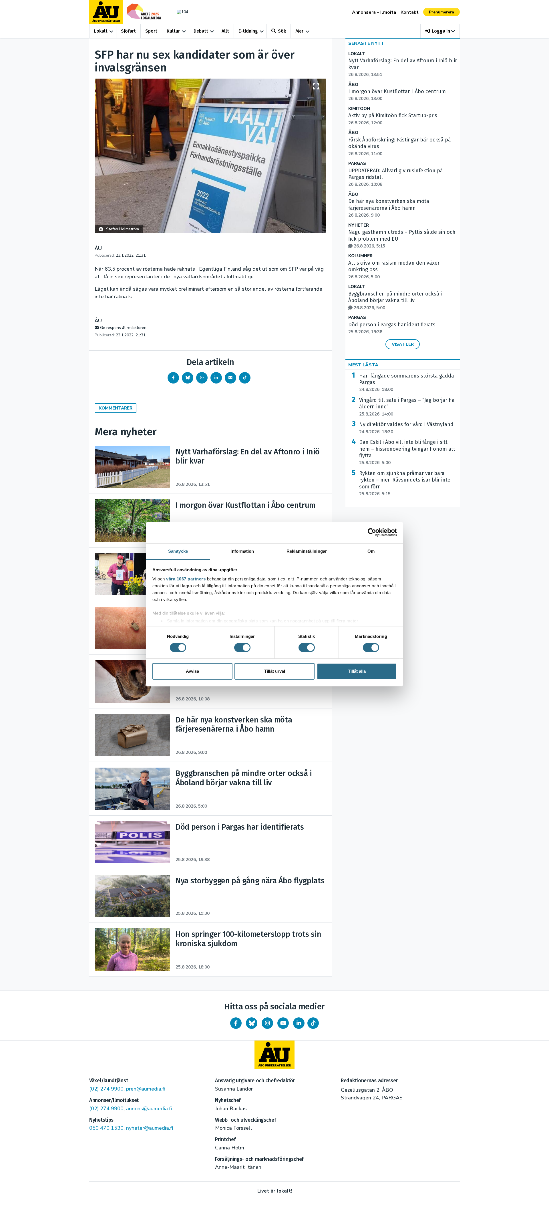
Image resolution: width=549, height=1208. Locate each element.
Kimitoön (359, 108)
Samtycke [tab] (178, 550)
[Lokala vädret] (179, 11)
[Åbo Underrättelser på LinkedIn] (299, 1023)
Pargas (357, 163)
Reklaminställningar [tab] (307, 550)
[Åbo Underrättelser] (274, 1055)
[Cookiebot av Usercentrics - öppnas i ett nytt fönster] (372, 532)
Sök (282, 31)
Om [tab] (371, 550)
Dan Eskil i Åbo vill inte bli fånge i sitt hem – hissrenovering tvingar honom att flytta (407, 452)
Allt (225, 31)
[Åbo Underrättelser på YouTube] (283, 1023)
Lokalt (101, 31)
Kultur (173, 31)
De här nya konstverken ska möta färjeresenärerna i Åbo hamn (388, 208)
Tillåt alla (357, 671)
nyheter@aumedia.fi (149, 1128)
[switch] (242, 647)
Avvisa (192, 671)
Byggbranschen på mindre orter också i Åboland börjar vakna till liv (395, 301)
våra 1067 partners (186, 578)
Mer (299, 31)
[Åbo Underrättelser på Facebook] (236, 1023)
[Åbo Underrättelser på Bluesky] (251, 1023)
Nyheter (358, 225)
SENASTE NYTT (366, 43)
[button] (440, 31)
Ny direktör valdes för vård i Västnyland (406, 427)
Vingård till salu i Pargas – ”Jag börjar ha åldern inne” (407, 407)
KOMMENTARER (115, 408)
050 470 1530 (106, 1128)
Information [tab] (242, 550)
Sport (151, 31)
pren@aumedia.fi (145, 1088)
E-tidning (248, 31)
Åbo (353, 84)
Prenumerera (441, 12)
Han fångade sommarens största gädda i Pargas (408, 383)
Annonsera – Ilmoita (374, 12)
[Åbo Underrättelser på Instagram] (267, 1023)
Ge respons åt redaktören (123, 327)
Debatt (201, 31)
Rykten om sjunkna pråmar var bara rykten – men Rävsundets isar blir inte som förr (404, 483)
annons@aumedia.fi (149, 1108)
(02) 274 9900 (106, 1088)
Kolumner (360, 256)
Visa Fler (403, 344)
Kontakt (410, 12)
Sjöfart (128, 31)
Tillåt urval (274, 671)
